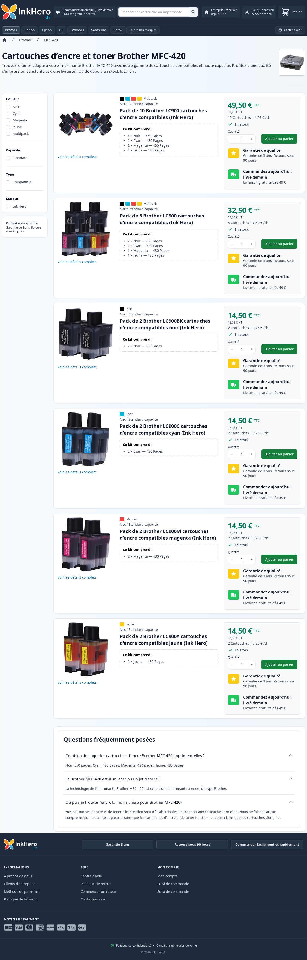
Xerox (117, 30)
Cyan (17, 113)
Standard (20, 158)
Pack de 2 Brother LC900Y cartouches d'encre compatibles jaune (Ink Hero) (164, 639)
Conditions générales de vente (176, 946)
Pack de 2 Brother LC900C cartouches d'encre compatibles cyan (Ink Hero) (163, 429)
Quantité (233, 131)
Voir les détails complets (77, 156)
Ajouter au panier (281, 139)
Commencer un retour (98, 891)
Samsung (98, 30)
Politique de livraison (21, 899)
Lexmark (77, 30)
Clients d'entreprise (19, 884)
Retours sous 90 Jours (192, 844)
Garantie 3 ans (118, 844)
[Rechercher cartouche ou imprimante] (193, 12)
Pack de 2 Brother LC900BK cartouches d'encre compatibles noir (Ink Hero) (165, 324)
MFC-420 (51, 40)
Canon (29, 30)
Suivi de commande (173, 884)
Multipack (21, 133)
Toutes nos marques (143, 30)
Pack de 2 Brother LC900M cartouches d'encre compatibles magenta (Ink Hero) (168, 534)
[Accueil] (4, 40)
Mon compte (167, 876)
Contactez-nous (93, 899)
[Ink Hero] (26, 12)
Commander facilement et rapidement (267, 844)
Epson (47, 30)
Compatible (22, 182)
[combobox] (158, 12)
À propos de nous (18, 876)
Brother (11, 30)
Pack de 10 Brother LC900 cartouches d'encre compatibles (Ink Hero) (163, 114)
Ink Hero (19, 206)
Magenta (20, 120)
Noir (16, 106)
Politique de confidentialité (133, 946)
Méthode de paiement (22, 891)
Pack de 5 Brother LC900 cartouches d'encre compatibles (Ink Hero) (162, 219)
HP (61, 30)
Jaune (17, 127)
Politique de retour (96, 884)
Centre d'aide (91, 876)
